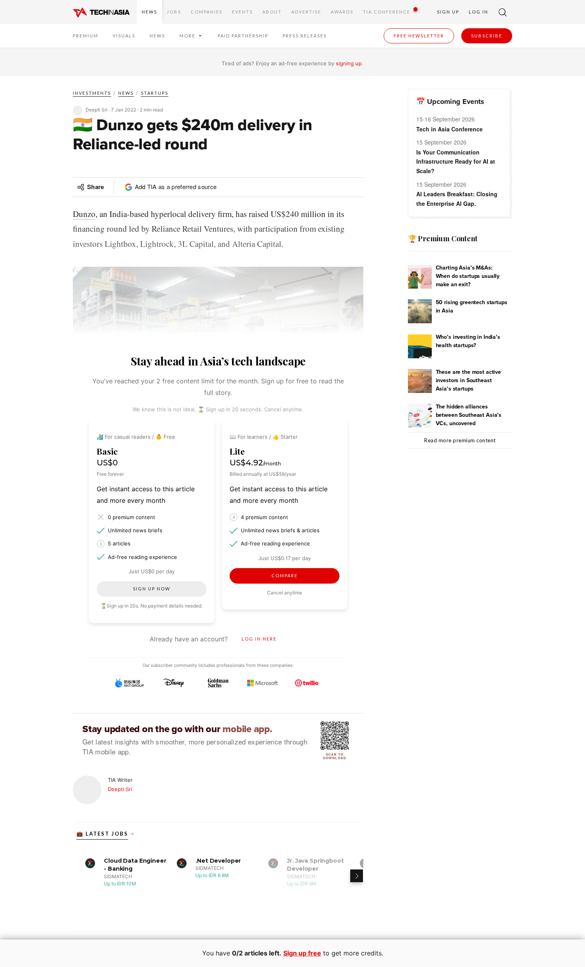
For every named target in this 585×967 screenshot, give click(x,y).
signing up (349, 63)
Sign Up (448, 11)
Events (242, 11)
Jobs (174, 11)
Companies (206, 11)
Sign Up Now (151, 588)
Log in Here (259, 638)
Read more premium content (460, 440)
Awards (342, 11)
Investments (92, 93)
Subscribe (486, 35)
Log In (478, 11)
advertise (306, 11)
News (149, 11)
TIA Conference (386, 11)
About (272, 11)
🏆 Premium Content (443, 238)
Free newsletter (419, 35)
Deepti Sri (120, 789)
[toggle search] (502, 12)
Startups (154, 93)
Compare (284, 575)
